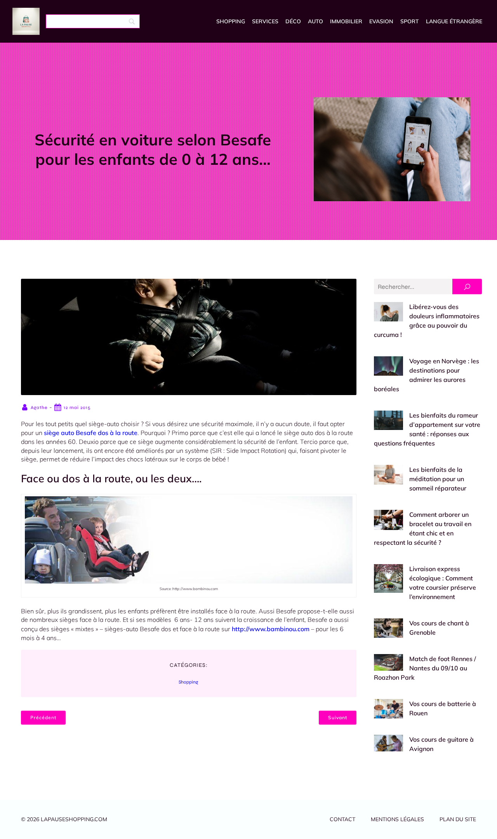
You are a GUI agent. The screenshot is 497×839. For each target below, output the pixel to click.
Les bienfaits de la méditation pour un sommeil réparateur (437, 479)
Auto (315, 21)
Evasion (381, 21)
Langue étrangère (454, 21)
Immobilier (346, 21)
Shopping (230, 21)
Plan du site (458, 819)
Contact (342, 819)
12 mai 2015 (77, 407)
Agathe (39, 407)
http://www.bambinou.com (270, 629)
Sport (409, 21)
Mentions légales (397, 819)
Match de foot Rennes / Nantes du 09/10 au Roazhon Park (425, 668)
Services (265, 21)
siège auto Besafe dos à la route (90, 433)
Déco (293, 21)
